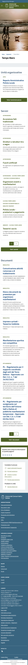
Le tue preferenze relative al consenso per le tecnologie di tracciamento (14, 663)
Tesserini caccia (9, 228)
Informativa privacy (6, 613)
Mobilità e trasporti (8, 206)
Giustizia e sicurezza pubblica (12, 178)
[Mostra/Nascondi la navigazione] (2, 6)
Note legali (4, 610)
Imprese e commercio (6, 552)
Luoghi (3, 582)
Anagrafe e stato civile (7, 539)
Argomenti (8, 54)
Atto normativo (7, 363)
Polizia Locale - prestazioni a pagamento (13, 210)
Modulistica (6, 265)
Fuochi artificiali (10, 163)
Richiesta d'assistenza (7, 618)
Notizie (3, 566)
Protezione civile (5, 525)
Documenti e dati (5, 507)
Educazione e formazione (7, 549)
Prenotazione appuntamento (8, 615)
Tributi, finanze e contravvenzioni (10, 556)
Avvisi (2, 571)
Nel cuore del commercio (7, 635)
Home (3, 54)
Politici (3, 517)
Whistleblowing (5, 640)
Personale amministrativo (8, 515)
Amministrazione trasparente (8, 628)
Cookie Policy (4, 657)
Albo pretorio (4, 625)
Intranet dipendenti (6, 633)
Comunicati (4, 569)
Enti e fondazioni (5, 510)
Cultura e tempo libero (18, 176)
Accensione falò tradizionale (10, 120)
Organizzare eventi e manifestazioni (12, 183)
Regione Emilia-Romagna (8, 1)
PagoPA (3, 643)
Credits (16, 657)
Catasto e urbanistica (6, 545)
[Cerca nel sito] (24, 6)
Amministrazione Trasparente (9, 527)
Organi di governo (5, 512)
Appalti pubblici (5, 541)
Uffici (4, 77)
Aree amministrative (6, 505)
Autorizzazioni (7, 115)
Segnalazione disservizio (7, 620)
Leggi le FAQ (4, 608)
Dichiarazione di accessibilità (14, 659)
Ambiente (5, 225)
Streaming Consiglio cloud (8, 630)
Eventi (2, 580)
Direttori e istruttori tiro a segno (13, 143)
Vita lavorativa (5, 558)
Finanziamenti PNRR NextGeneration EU (11, 522)
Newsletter (4, 638)
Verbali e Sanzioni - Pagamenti (9, 623)
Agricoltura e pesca (6, 536)
